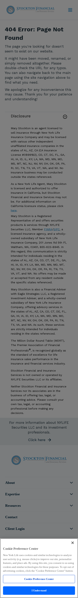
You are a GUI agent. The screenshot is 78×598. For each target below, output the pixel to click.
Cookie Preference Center (39, 579)
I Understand (39, 590)
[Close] (72, 542)
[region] (39, 568)
